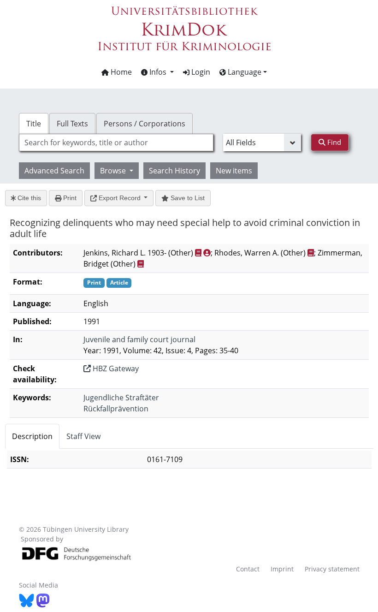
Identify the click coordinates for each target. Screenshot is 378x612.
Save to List (187, 198)
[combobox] (116, 142)
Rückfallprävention (115, 409)
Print (69, 198)
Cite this (28, 198)
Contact (248, 568)
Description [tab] (32, 436)
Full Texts (72, 124)
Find (333, 142)
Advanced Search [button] (54, 171)
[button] (157, 72)
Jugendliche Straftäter (121, 397)
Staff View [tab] (83, 436)
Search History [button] (174, 171)
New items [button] (234, 171)
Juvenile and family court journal (139, 339)
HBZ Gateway (115, 368)
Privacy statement (332, 568)
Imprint (282, 568)
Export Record (119, 198)
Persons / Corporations (144, 124)
